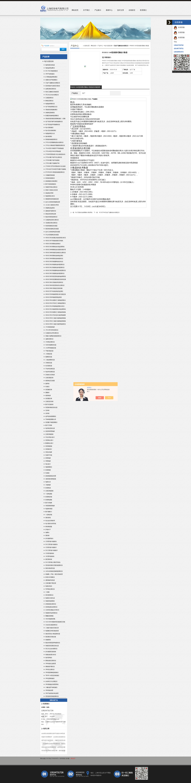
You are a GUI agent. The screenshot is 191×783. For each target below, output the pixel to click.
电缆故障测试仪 (50, 103)
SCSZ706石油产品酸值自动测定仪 (109, 212)
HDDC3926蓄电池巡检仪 (52, 243)
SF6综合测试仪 (49, 669)
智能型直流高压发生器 (52, 645)
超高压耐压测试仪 (50, 89)
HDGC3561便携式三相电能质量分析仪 (55, 300)
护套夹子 (48, 529)
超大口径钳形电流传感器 (52, 232)
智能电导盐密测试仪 (51, 613)
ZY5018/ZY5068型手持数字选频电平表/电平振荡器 (55, 169)
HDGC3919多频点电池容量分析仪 (55, 237)
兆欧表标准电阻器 (50, 479)
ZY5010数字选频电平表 (52, 163)
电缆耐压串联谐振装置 (52, 631)
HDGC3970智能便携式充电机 (54, 240)
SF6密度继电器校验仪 (51, 672)
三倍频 (47, 592)
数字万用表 (48, 425)
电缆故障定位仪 (50, 133)
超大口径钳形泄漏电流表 (52, 202)
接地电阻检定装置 (50, 476)
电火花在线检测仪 (50, 130)
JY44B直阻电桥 (50, 327)
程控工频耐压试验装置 (52, 92)
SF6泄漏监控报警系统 (51, 684)
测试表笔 (48, 517)
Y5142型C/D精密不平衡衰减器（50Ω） (54, 149)
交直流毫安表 (49, 377)
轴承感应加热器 (50, 65)
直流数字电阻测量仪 (51, 422)
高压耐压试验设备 (50, 637)
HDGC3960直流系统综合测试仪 (54, 285)
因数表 (47, 392)
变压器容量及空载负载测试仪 (54, 565)
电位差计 (48, 464)
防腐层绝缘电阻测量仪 (52, 115)
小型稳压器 (48, 354)
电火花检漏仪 (49, 127)
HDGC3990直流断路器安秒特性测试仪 (55, 280)
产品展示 (98, 10)
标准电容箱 (48, 497)
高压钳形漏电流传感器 (52, 229)
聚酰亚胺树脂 (49, 616)
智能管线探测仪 (50, 601)
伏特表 (47, 413)
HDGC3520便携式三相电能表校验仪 (55, 312)
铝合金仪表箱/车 (50, 520)
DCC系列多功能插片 (51, 550)
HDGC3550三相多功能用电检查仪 (55, 324)
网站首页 (75, 10)
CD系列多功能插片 (51, 547)
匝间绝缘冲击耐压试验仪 (52, 86)
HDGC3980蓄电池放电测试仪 (54, 258)
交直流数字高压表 (50, 583)
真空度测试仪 (49, 595)
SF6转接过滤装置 (50, 663)
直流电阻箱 (48, 446)
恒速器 (47, 473)
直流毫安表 (48, 398)
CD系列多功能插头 (51, 541)
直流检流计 (48, 449)
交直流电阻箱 (49, 491)
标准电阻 (48, 470)
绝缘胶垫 (48, 639)
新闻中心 (109, 10)
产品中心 (100, 45)
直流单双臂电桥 (50, 431)
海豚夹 (47, 532)
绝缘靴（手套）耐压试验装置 (54, 574)
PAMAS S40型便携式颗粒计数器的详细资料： (86, 87)
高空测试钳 (48, 559)
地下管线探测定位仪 (51, 106)
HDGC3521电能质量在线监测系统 (55, 309)
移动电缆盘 (48, 526)
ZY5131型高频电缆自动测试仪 (54, 142)
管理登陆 (62, 758)
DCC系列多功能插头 (51, 544)
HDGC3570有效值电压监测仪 (54, 291)
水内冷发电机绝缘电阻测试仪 (54, 571)
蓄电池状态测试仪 (50, 660)
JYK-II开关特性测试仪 (51, 330)
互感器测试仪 (49, 97)
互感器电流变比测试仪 (52, 220)
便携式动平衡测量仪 (51, 80)
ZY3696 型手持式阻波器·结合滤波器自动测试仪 (55, 166)
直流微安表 (48, 389)
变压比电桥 (48, 452)
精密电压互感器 (50, 380)
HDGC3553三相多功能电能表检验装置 (55, 318)
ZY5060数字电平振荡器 (52, 160)
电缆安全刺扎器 (50, 598)
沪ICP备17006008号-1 (52, 758)
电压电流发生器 (50, 428)
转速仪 (47, 386)
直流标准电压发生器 (51, 407)
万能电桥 (48, 485)
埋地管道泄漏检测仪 (51, 109)
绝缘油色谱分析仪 (50, 654)
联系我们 (143, 10)
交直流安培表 (49, 401)
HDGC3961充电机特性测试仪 (54, 282)
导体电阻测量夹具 (50, 419)
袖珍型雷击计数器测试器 (52, 634)
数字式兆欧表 (49, 404)
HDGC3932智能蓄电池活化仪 (54, 261)
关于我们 (86, 10)
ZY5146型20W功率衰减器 (53, 151)
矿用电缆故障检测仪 (51, 77)
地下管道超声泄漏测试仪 (52, 124)
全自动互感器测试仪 (51, 625)
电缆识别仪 (48, 586)
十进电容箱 (48, 514)
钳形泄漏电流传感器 (51, 226)
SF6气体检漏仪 (49, 74)
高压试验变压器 (50, 568)
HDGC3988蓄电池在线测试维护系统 (55, 250)
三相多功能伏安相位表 (52, 628)
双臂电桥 (48, 458)
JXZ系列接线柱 (49, 556)
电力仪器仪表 (49, 61)
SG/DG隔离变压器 (50, 345)
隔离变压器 (48, 357)
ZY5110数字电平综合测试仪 (53, 157)
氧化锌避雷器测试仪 (51, 217)
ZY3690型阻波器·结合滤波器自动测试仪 (55, 155)
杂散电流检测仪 (50, 112)
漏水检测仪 (48, 136)
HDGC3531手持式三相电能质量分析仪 (55, 303)
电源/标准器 (48, 508)
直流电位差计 (49, 440)
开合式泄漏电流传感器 (52, 234)
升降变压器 (48, 363)
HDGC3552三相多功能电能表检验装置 (55, 321)
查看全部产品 (54, 700)
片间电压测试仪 (50, 342)
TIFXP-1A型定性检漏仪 (52, 675)
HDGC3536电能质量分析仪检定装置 (55, 295)
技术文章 (120, 10)
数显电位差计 (49, 443)
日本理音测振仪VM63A (52, 610)
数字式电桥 (48, 503)
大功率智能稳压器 (50, 348)
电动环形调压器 (50, 371)
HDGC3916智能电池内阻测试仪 (54, 264)
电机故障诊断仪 (50, 68)
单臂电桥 (48, 461)
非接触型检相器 (50, 175)
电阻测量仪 (48, 467)
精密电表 (48, 395)
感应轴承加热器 (50, 580)
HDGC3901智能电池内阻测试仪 (54, 273)
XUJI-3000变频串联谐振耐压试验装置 (55, 622)
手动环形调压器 (50, 368)
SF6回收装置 (49, 690)
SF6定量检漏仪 (49, 678)
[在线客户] (169, 22)
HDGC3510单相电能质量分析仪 (54, 306)
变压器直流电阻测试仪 (52, 696)
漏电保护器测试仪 (50, 211)
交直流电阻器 (49, 434)
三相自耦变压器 (50, 360)
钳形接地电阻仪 (50, 178)
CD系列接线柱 (49, 553)
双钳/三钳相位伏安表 (51, 190)
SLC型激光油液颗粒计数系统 (83, 212)
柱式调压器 (48, 366)
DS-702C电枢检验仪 (51, 71)
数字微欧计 (48, 511)
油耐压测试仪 (49, 339)
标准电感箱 (48, 500)
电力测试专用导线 (50, 523)
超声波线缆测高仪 (50, 416)
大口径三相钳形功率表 (52, 205)
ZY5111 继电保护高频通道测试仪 (55, 145)
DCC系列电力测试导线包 (52, 562)
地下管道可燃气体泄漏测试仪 (54, 121)
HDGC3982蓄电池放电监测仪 (54, 255)
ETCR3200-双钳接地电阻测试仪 (55, 172)
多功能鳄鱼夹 (49, 538)
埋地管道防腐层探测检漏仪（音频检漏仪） (55, 119)
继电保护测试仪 (50, 666)
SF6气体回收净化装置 (51, 693)
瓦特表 (47, 410)
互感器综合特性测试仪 (52, 333)
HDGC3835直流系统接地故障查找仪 (55, 277)
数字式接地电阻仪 (50, 184)
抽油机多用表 (49, 193)
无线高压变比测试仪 (51, 223)
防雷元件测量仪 (50, 577)
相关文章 (46, 728)
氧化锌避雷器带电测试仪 (52, 642)
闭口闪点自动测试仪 (51, 648)
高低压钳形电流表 (50, 214)
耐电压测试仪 (49, 100)
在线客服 (181, 27)
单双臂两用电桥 (50, 505)
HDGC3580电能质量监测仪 (53, 297)
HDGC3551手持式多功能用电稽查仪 (55, 315)
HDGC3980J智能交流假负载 (53, 288)
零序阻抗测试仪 (50, 589)
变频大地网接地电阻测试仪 (53, 336)
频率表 (47, 383)
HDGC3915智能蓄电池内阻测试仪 (55, 270)
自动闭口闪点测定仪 (51, 681)
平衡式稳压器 (49, 351)
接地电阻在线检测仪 (51, 181)
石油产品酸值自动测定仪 (52, 83)
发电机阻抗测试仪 (50, 604)
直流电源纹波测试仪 (51, 607)
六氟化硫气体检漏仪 (51, 687)
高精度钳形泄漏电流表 (52, 199)
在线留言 (132, 10)
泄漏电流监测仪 (50, 208)
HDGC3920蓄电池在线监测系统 (54, 246)
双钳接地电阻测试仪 (51, 139)
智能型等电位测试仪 (51, 187)
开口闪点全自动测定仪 (52, 95)
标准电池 (48, 488)
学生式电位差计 (50, 437)
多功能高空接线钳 (50, 651)
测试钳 (47, 535)
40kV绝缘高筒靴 (50, 619)
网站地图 (43, 758)
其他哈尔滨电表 (50, 374)
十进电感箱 (48, 494)
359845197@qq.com (52, 719)
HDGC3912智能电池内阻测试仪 (54, 267)
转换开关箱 (48, 455)
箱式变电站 (48, 657)
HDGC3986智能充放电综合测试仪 (55, 252)
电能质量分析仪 (50, 196)
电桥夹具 (48, 482)
